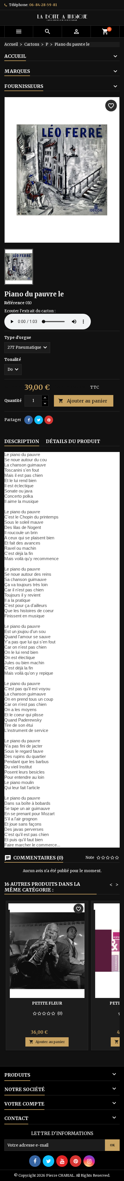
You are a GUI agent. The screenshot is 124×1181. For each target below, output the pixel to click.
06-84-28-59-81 (43, 5)
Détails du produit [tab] (73, 441)
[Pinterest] (48, 420)
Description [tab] (21, 441)
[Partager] (28, 420)
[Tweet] (38, 420)
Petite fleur (47, 1003)
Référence (14, 302)
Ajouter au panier (82, 401)
